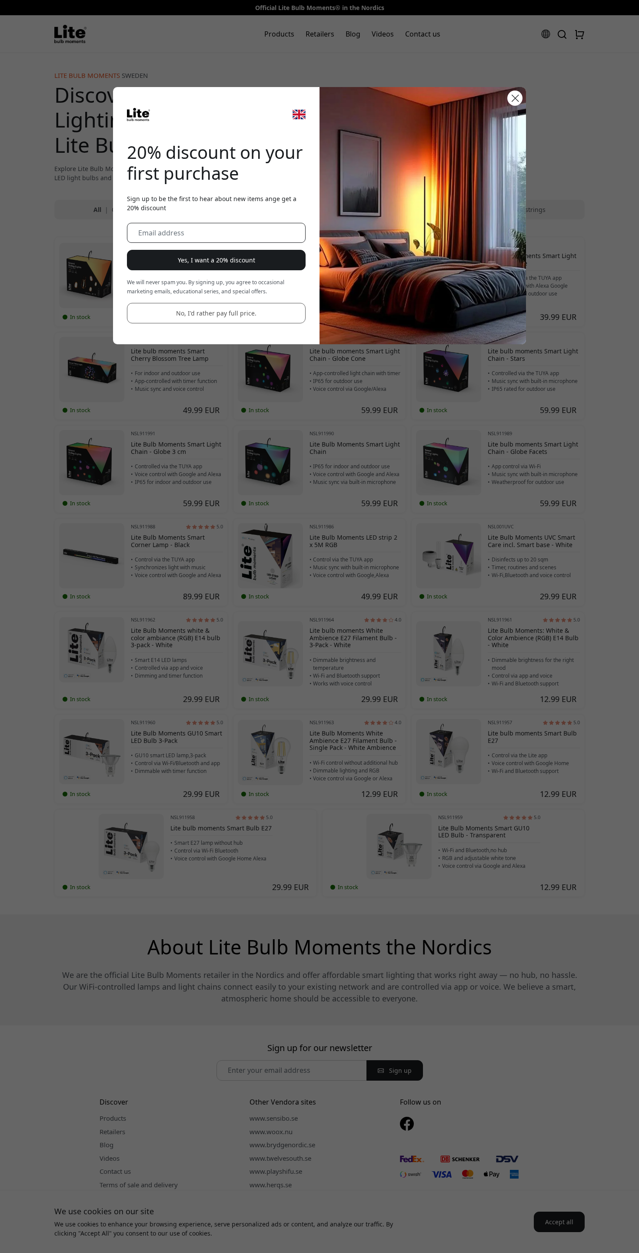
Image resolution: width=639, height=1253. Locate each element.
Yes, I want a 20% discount (216, 260)
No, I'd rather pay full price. (216, 313)
